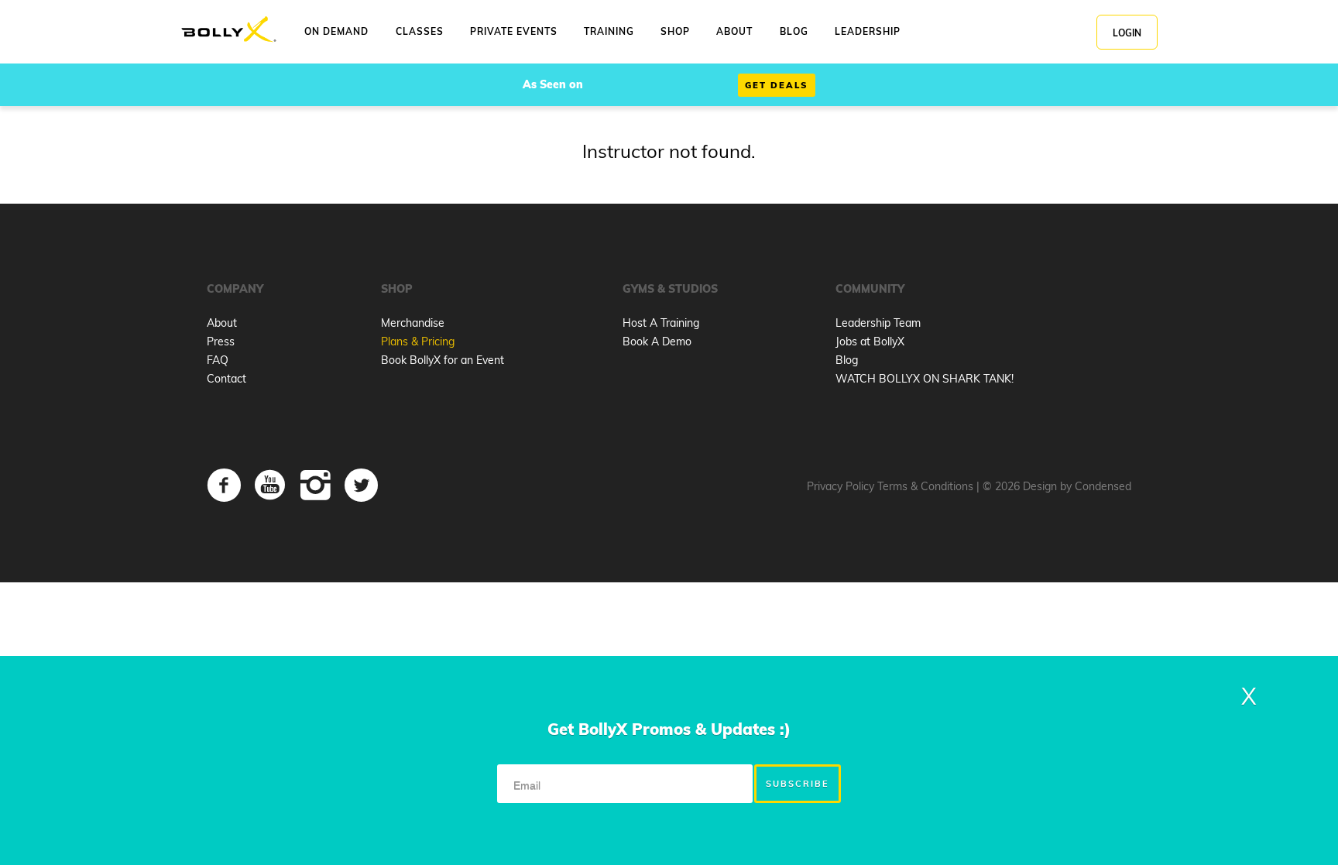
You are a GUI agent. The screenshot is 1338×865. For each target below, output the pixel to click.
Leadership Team (878, 323)
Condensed (1103, 486)
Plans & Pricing (418, 341)
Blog (846, 360)
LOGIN (1127, 33)
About (222, 323)
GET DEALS (776, 85)
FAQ (217, 360)
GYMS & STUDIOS (670, 289)
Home (228, 29)
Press (221, 341)
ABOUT (734, 31)
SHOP (675, 31)
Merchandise (412, 323)
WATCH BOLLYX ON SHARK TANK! (924, 379)
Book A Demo (657, 341)
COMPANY (235, 289)
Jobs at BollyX (869, 341)
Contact (226, 379)
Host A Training (661, 323)
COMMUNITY (869, 289)
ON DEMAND (336, 31)
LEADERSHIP (868, 31)
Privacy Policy (840, 486)
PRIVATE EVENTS (514, 31)
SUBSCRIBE (797, 783)
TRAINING (609, 31)
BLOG (794, 31)
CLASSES (420, 31)
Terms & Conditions (925, 486)
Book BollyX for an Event (442, 360)
